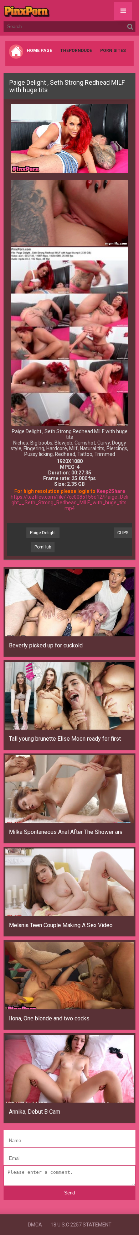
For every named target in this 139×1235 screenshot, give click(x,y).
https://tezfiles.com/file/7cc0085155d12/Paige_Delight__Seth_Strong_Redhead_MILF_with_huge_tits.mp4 (69, 502)
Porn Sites (113, 50)
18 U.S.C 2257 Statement (81, 1225)
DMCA (35, 1225)
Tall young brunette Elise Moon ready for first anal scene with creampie (65, 738)
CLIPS (122, 532)
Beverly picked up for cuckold (46, 645)
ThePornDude (76, 50)
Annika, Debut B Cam (34, 1111)
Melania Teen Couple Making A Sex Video (61, 925)
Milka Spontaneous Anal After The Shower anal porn (65, 832)
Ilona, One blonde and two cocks (49, 1018)
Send (69, 1192)
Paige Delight (43, 532)
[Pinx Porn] (46, 10)
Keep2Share (111, 491)
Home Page (39, 50)
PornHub (43, 547)
